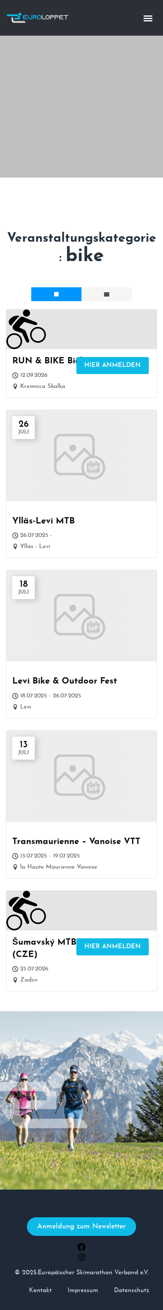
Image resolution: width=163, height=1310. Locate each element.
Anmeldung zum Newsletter (81, 1226)
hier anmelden (112, 365)
